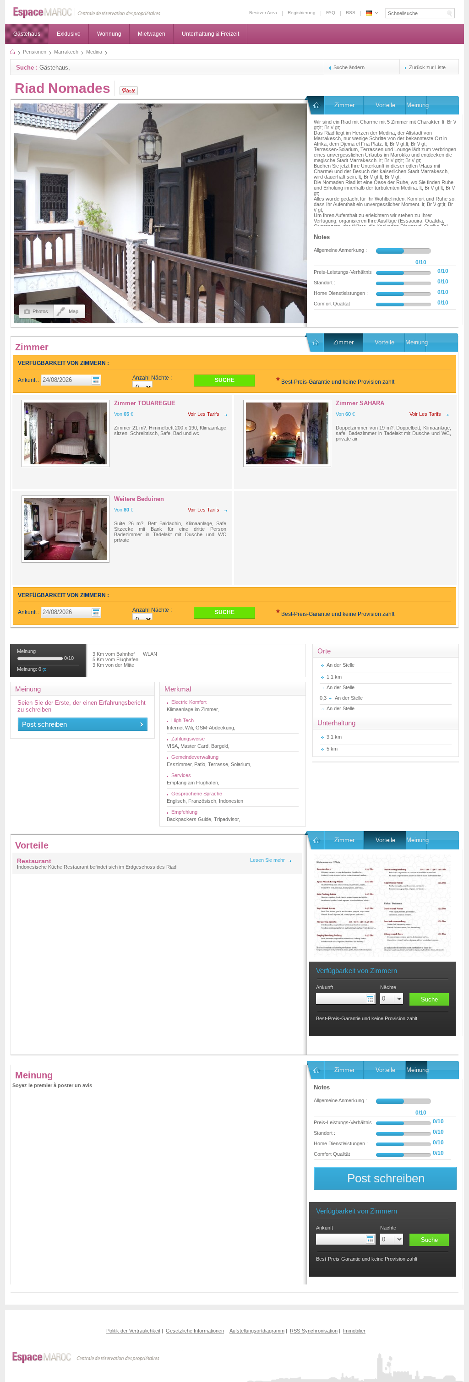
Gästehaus (26, 34)
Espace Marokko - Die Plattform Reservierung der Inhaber (369, 13)
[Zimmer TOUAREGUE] (65, 433)
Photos (40, 311)
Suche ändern (349, 67)
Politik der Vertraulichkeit (133, 1330)
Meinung (416, 105)
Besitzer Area (263, 12)
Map (73, 311)
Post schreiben (44, 724)
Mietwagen (151, 34)
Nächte (388, 987)
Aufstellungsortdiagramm (256, 1330)
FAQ (330, 12)
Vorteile (385, 105)
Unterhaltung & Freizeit (210, 34)
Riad (316, 105)
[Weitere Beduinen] (65, 529)
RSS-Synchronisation (314, 1330)
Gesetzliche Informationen (195, 1330)
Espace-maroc (86, 13)
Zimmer (344, 105)
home (12, 52)
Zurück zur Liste (427, 67)
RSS (350, 12)
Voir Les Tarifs (203, 414)
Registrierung (302, 12)
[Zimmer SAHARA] (287, 433)
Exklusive (69, 34)
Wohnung (109, 34)
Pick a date (371, 998)
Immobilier (354, 1330)
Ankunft (324, 987)
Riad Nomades (62, 88)
